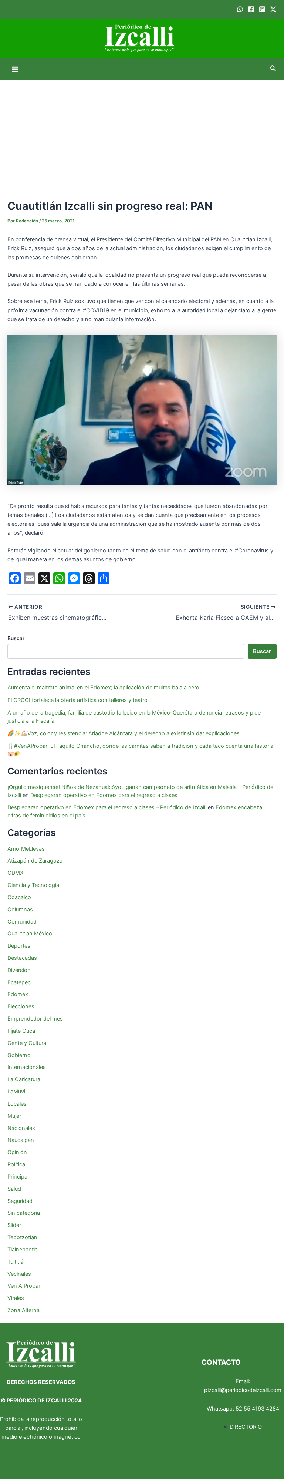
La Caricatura (23, 1079)
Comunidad (22, 921)
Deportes (18, 945)
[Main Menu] (15, 69)
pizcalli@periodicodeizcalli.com (242, 1390)
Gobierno (19, 1055)
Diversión (19, 970)
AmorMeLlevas (26, 849)
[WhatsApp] (240, 9)
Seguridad (20, 1201)
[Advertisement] (142, 136)
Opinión (17, 1152)
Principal (17, 1176)
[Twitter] (273, 9)
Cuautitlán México (29, 933)
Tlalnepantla (22, 1249)
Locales (17, 1103)
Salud (14, 1189)
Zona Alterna (23, 1310)
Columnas (20, 909)
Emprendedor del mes (35, 1018)
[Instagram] (262, 9)
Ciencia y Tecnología (33, 885)
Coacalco (19, 897)
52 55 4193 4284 (257, 1408)
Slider (14, 1225)
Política (16, 1164)
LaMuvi (16, 1091)
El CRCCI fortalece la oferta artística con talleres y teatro (77, 700)
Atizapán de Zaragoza (34, 860)
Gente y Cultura (26, 1043)
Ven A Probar (23, 1286)
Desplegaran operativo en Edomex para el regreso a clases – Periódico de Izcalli (106, 807)
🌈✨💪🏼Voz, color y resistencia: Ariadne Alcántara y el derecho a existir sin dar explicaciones (124, 733)
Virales (15, 1298)
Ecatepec (19, 982)
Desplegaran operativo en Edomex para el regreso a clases (104, 795)
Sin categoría (23, 1213)
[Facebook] (251, 9)
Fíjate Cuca (21, 1031)
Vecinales (19, 1274)
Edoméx (17, 994)
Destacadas (22, 958)
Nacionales (21, 1128)
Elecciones (20, 1006)
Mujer (14, 1116)
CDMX (15, 873)
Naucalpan (20, 1140)
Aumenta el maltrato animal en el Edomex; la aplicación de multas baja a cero (103, 687)
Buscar (15, 638)
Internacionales (26, 1067)
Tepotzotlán (22, 1237)
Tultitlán (17, 1261)
